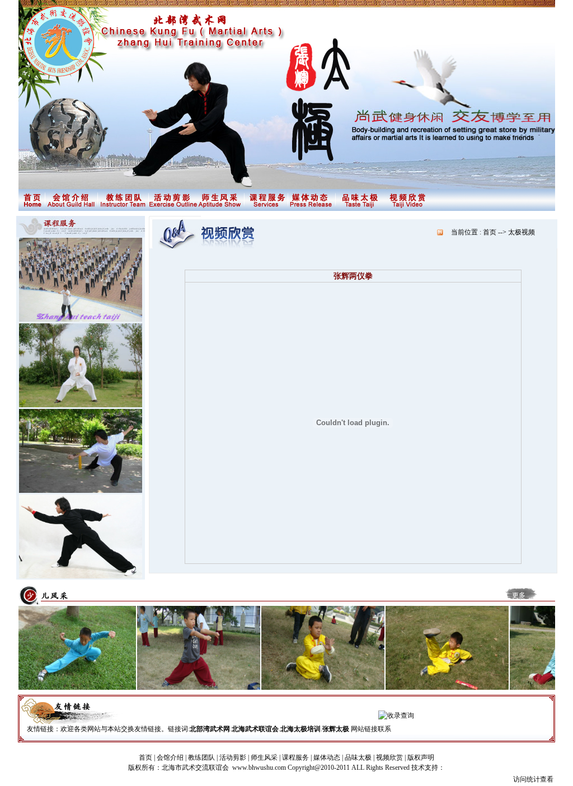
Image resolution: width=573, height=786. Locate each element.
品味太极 (358, 757)
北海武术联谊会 (255, 729)
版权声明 (420, 757)
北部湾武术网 (210, 729)
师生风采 (264, 757)
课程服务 (295, 757)
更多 (518, 595)
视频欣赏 (389, 757)
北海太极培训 (300, 729)
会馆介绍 (170, 757)
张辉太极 (335, 729)
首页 (145, 757)
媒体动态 (326, 757)
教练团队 (201, 757)
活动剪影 (232, 757)
